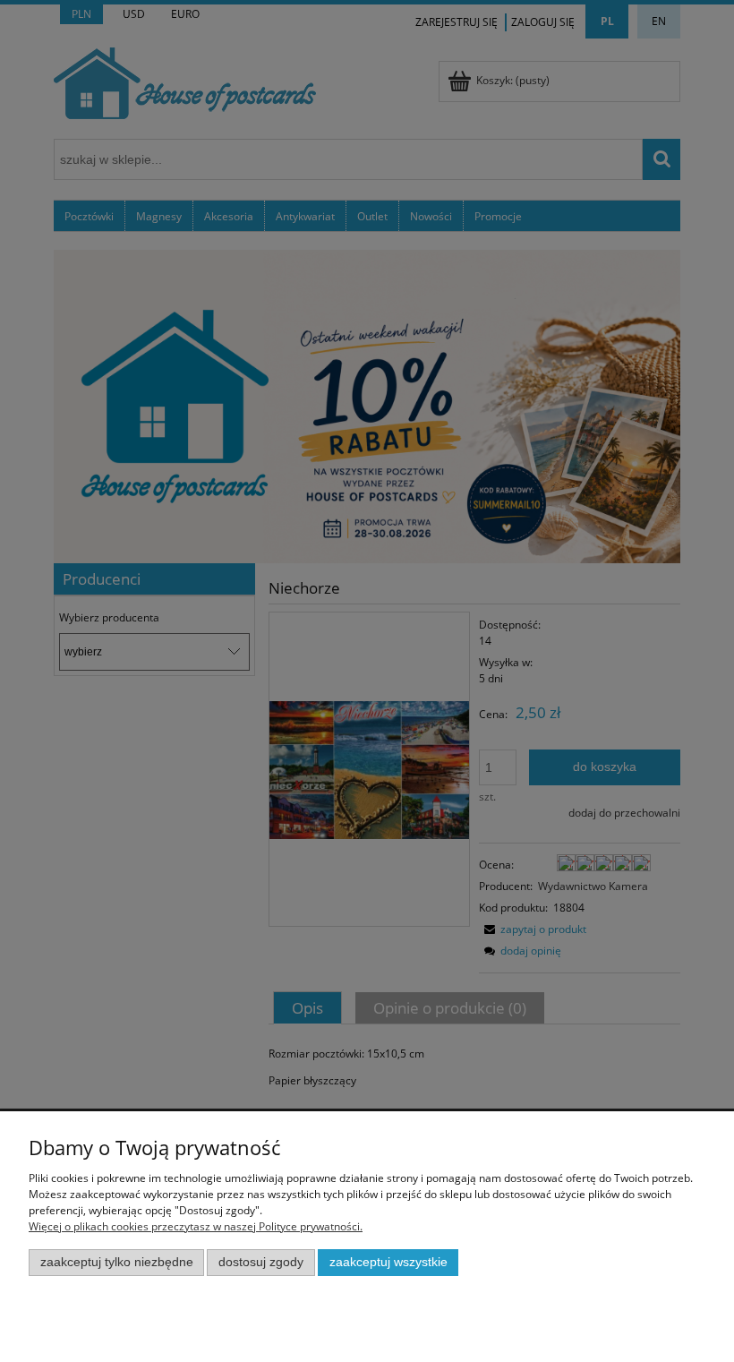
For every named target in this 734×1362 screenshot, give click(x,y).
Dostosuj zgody (260, 1262)
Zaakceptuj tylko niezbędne (116, 1262)
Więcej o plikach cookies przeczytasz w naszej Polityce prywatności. (196, 1226)
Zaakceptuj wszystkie (388, 1262)
